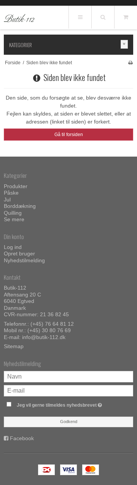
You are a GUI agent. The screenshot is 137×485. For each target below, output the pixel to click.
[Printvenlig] (130, 62)
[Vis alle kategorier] (124, 44)
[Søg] (102, 17)
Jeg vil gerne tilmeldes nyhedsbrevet (66, 403)
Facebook (22, 438)
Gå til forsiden (68, 134)
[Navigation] (79, 17)
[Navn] (68, 376)
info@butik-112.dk (43, 337)
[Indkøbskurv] (125, 17)
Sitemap (14, 346)
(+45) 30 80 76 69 (49, 330)
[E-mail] (68, 390)
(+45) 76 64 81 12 (52, 324)
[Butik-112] (19, 18)
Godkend (68, 421)
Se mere (14, 219)
